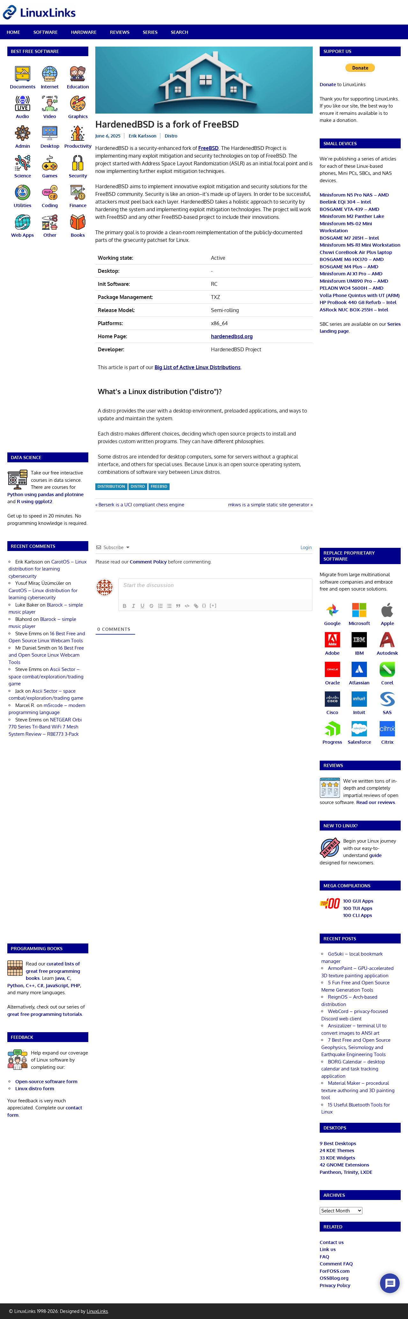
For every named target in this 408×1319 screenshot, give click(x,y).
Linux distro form (34, 1088)
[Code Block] (187, 606)
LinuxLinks (97, 1311)
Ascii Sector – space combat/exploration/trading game (46, 676)
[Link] (196, 606)
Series (150, 32)
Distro (171, 135)
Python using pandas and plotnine (45, 494)
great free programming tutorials (44, 1014)
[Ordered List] (160, 606)
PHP (75, 985)
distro (138, 486)
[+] (213, 605)
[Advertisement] (47, 349)
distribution (111, 486)
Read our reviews (375, 802)
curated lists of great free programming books (53, 971)
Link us (328, 1249)
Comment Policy (148, 562)
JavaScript (57, 985)
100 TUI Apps (357, 908)
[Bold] (124, 606)
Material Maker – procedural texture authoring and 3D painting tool (358, 1090)
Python (15, 985)
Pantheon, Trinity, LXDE (346, 1172)
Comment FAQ (336, 1264)
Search (179, 32)
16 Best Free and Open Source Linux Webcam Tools (46, 655)
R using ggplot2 (34, 501)
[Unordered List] (169, 606)
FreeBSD (208, 148)
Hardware (84, 32)
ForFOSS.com (335, 1271)
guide (375, 855)
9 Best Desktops (338, 1143)
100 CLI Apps (357, 915)
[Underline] (142, 606)
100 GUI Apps (358, 901)
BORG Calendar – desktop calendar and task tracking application (353, 1069)
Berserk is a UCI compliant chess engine (141, 505)
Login (305, 547)
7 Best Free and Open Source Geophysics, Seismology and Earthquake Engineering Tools (355, 1047)
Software (45, 32)
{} (204, 605)
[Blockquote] (178, 606)
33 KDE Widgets (337, 1158)
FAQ (324, 1257)
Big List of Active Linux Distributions (198, 367)
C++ (30, 985)
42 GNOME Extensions (344, 1165)
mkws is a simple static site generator (268, 505)
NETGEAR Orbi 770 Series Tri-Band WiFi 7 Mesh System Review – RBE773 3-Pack (45, 727)
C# (40, 985)
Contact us (332, 1242)
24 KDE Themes (337, 1150)
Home (13, 32)
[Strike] (151, 606)
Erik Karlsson (143, 135)
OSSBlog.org (334, 1278)
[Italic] (133, 606)
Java (59, 978)
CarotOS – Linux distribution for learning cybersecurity (48, 569)
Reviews (119, 32)
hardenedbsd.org (232, 336)
